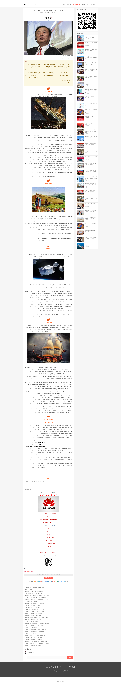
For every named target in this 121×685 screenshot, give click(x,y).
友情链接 (57, 681)
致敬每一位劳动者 (28, 589)
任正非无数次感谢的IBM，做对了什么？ (33, 605)
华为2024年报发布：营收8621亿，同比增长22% (34, 637)
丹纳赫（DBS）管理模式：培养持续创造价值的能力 (35, 611)
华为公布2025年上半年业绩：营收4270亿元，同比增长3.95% (37, 609)
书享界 (26, 4)
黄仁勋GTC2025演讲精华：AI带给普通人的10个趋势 (35, 597)
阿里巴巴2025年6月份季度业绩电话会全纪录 (33, 607)
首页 (64, 4)
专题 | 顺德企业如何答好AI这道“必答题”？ (33, 619)
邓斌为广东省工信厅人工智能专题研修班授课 (34, 613)
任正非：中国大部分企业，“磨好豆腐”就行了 (34, 645)
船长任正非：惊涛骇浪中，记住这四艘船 (48, 10)
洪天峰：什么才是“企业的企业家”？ (32, 627)
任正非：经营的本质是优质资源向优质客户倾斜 (34, 631)
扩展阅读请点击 (48, 577)
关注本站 (96, 1)
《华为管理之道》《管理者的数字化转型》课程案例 (35, 587)
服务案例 (55, 671)
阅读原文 (27, 571)
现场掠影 (53, 12)
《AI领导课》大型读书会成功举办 (31, 621)
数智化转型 (85, 4)
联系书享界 (65, 671)
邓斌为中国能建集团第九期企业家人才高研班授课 (35, 603)
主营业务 (69, 4)
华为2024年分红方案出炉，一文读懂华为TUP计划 (34, 639)
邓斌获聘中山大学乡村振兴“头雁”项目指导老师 (34, 591)
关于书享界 (92, 4)
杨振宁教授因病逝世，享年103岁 (31, 601)
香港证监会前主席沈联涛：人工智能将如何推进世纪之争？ (36, 599)
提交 (70, 657)
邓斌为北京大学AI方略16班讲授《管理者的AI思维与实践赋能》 (37, 595)
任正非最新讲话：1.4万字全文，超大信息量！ (34, 593)
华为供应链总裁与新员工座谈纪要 (31, 633)
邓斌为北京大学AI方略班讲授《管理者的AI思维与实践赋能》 (37, 623)
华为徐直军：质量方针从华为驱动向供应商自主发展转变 (36, 629)
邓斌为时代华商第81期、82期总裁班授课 (33, 615)
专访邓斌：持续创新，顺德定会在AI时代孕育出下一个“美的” (37, 617)
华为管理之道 (76, 4)
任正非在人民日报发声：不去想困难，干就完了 (34, 625)
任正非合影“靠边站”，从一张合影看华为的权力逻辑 (35, 635)
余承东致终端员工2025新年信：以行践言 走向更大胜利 (36, 641)
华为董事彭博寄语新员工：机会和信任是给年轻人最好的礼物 (37, 643)
